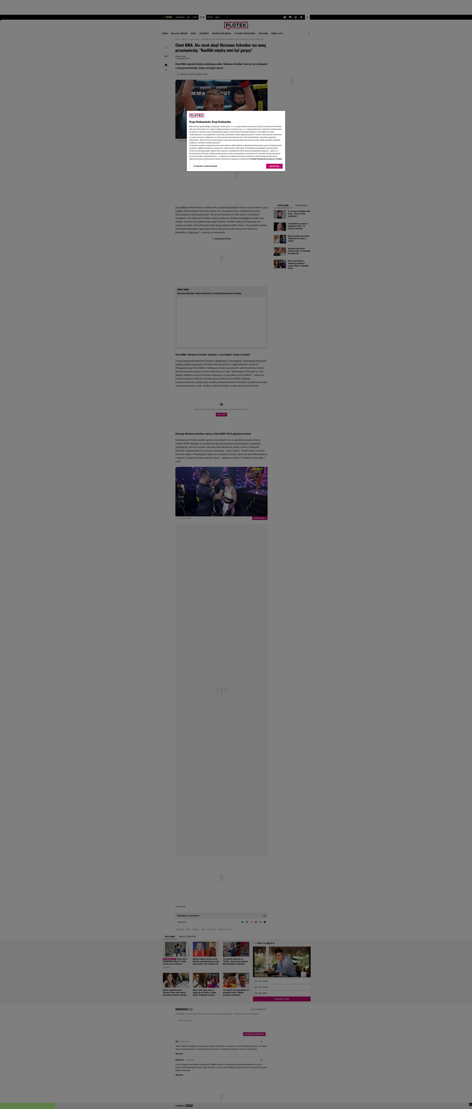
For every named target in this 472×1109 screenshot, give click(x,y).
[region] (236, 141)
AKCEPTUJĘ (274, 166)
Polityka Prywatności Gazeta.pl (262, 159)
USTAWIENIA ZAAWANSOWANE (205, 166)
